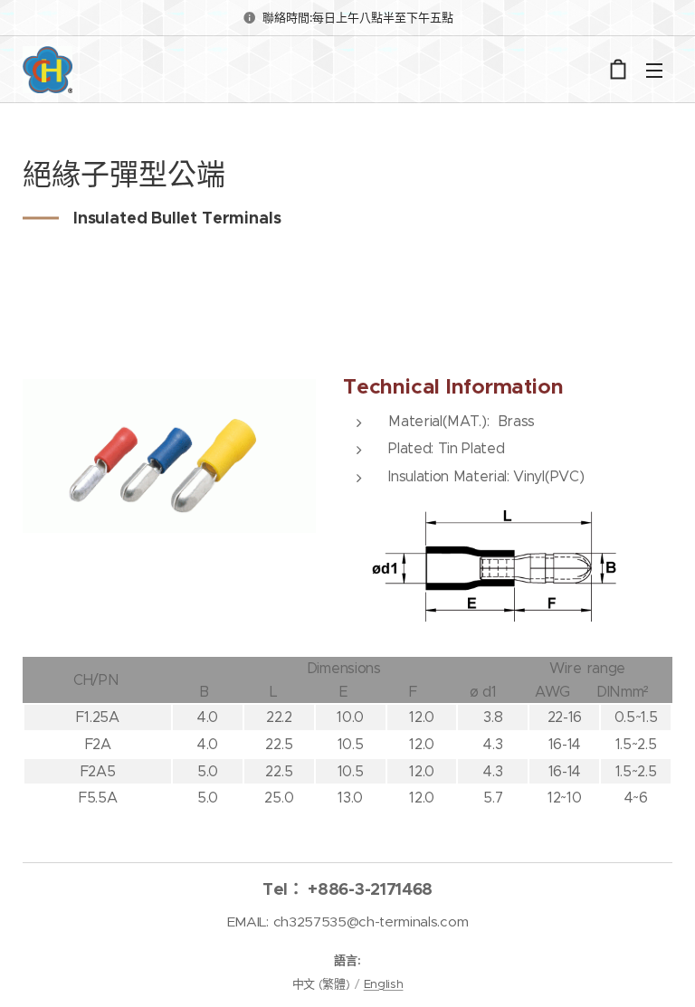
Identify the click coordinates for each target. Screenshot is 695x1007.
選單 (654, 70)
